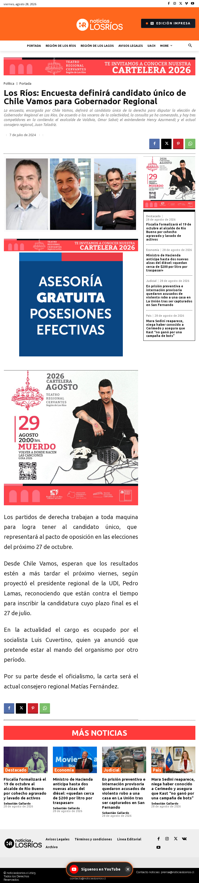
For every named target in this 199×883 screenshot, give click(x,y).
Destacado (153, 216)
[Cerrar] (128, 869)
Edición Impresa (173, 23)
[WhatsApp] (190, 144)
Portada (25, 83)
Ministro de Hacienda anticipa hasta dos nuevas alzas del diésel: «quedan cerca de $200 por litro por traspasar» (167, 263)
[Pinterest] (178, 144)
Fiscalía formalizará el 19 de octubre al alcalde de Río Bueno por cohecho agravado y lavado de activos (168, 232)
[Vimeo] (186, 4)
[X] (181, 4)
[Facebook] (169, 4)
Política (9, 83)
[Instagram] (175, 4)
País (148, 315)
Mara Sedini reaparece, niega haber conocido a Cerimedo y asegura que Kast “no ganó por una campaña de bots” (165, 328)
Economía (152, 250)
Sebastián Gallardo (17, 803)
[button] (190, 46)
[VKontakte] (184, 839)
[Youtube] (192, 4)
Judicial (151, 281)
